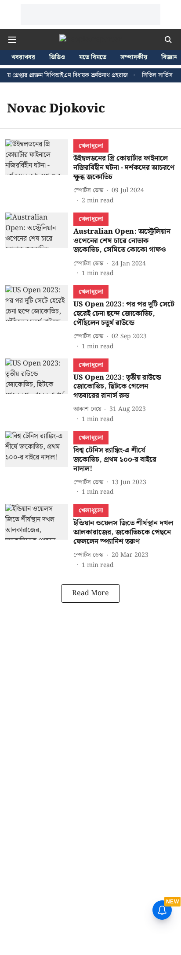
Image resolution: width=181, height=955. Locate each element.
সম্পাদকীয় (133, 57)
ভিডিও (57, 57)
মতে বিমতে (92, 57)
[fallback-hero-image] (39, 172)
